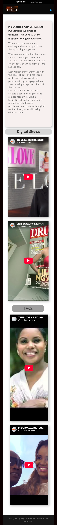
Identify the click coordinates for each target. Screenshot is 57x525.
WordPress (28, 521)
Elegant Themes (28, 518)
